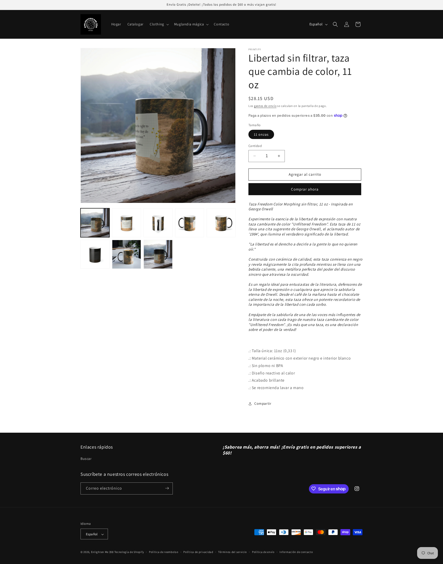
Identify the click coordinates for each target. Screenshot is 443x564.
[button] (159, 24)
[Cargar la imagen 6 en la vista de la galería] (94, 254)
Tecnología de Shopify (129, 552)
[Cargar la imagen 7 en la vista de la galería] (126, 254)
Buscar (86, 459)
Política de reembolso (163, 552)
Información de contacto (296, 552)
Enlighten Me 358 (102, 552)
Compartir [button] (262, 403)
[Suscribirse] (167, 488)
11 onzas (261, 134)
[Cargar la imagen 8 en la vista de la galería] (158, 254)
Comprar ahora (305, 189)
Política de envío (263, 552)
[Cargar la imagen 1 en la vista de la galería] (94, 222)
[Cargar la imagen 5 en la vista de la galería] (221, 222)
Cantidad (255, 146)
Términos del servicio (232, 552)
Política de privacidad (198, 552)
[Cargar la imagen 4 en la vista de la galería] (189, 222)
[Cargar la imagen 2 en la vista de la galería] (126, 222)
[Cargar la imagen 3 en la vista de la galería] (158, 222)
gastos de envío (265, 106)
